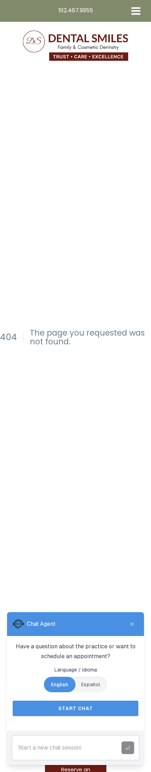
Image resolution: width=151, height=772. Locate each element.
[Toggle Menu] (135, 11)
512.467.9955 (75, 10)
